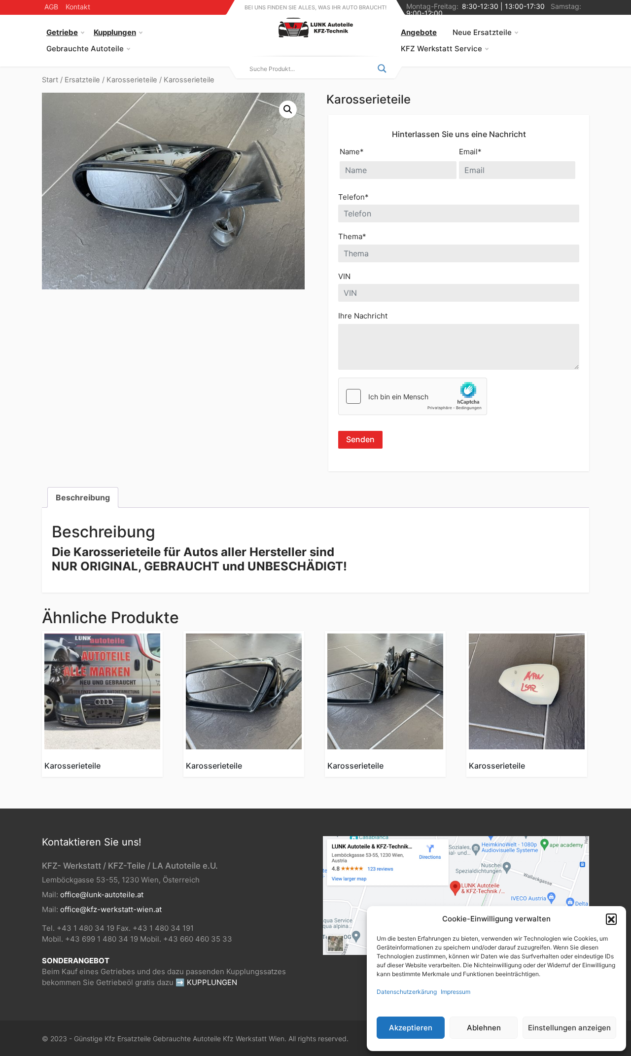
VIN (344, 276)
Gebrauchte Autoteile (85, 48)
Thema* (352, 236)
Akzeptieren (410, 1027)
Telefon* (353, 197)
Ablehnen (484, 1027)
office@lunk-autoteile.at (101, 894)
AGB (51, 6)
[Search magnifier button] (382, 68)
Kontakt (78, 6)
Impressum (455, 991)
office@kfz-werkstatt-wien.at (111, 909)
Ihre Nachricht (362, 315)
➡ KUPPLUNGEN (206, 982)
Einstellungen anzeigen (569, 1027)
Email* (470, 151)
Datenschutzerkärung (407, 991)
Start (50, 79)
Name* (352, 151)
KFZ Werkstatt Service (441, 48)
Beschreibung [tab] (83, 497)
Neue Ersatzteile (482, 32)
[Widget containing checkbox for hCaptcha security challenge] (412, 396)
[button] (611, 919)
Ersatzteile (82, 79)
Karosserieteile (131, 79)
